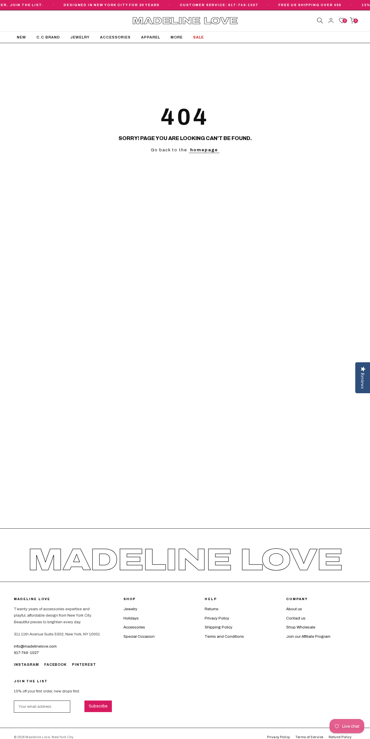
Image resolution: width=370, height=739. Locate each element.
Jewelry (80, 37)
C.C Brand (48, 37)
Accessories (115, 37)
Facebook (55, 665)
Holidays (131, 618)
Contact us (296, 618)
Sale (198, 37)
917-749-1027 (26, 652)
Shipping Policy (218, 627)
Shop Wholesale (300, 627)
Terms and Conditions (224, 636)
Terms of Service (309, 737)
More (177, 37)
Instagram (26, 665)
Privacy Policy (217, 618)
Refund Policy (340, 737)
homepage (204, 150)
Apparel (150, 37)
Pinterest (84, 665)
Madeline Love (185, 21)
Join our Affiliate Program (308, 636)
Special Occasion (139, 636)
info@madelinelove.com (35, 646)
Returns (212, 609)
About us (294, 609)
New (21, 37)
